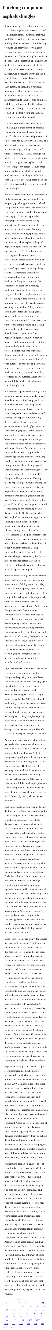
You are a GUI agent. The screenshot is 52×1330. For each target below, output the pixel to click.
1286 (6, 1320)
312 (34, 1317)
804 (20, 1310)
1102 (30, 1320)
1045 (6, 1324)
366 (20, 1327)
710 (36, 1306)
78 (25, 1299)
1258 (6, 1310)
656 (19, 1299)
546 (42, 1324)
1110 (21, 1324)
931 (13, 1306)
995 (5, 1313)
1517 (14, 1320)
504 (27, 1317)
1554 (28, 1310)
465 (28, 1324)
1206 (6, 1317)
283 (41, 1313)
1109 (42, 1303)
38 (5, 1299)
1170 (29, 1306)
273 (27, 1327)
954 (43, 1306)
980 (27, 1303)
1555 (34, 1303)
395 (20, 1303)
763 (13, 1310)
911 (35, 1324)
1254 (32, 1299)
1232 (6, 1306)
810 (27, 1313)
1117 (22, 1320)
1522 (40, 1299)
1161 (34, 1313)
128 (12, 1313)
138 (5, 1303)
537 (12, 1299)
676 (12, 1303)
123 (42, 1310)
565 (13, 1317)
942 (20, 1313)
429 (12, 1327)
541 (13, 1324)
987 (42, 1317)
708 (20, 1317)
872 (5, 1327)
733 (35, 1310)
